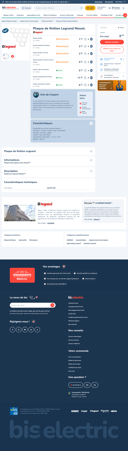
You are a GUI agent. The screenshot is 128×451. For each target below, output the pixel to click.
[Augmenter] (91, 39)
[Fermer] (3, 2)
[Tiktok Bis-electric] (37, 329)
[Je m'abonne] (52, 305)
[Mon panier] (123, 7)
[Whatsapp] (94, 385)
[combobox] (59, 7)
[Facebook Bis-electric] (12, 329)
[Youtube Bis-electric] (25, 329)
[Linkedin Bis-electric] (31, 329)
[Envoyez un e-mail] (87, 385)
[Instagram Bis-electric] (18, 329)
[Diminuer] (85, 39)
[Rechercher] (81, 8)
